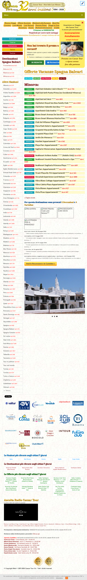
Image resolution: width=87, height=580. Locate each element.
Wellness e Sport (59, 524)
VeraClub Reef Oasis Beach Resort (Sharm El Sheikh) (27, 479)
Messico (8, 263)
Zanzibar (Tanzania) (43, 468)
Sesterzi (11, 525)
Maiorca (8, 73)
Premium (12, 46)
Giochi (6, 525)
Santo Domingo (11, 314)
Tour (12, 53)
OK (67, 578)
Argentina (9, 96)
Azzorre (9, 103)
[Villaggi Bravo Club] (51, 420)
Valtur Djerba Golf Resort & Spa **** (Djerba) (43, 488)
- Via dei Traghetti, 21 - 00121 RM (20, 551)
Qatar (8, 303)
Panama (9, 289)
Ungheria (9, 380)
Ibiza (7, 69)
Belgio (8, 107)
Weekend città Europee (42, 23)
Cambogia (9, 122)
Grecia (8, 202)
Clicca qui (36, 534)
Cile (7, 133)
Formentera (10, 65)
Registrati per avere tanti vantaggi (43, 33)
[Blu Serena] (78, 403)
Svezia (8, 347)
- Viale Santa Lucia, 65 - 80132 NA (21, 553)
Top (12, 49)
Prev (27, 291)
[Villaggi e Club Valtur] (10, 403)
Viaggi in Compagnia (56, 25)
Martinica (9, 256)
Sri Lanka (9, 336)
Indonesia (9, 216)
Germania (9, 183)
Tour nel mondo (8, 365)
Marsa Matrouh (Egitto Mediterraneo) (59, 468)
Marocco (9, 252)
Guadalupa (10, 209)
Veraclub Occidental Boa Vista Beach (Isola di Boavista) (11, 488)
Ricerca (6, 524)
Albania (8, 85)
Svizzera (9, 351)
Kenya (8, 231)
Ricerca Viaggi (10, 23)
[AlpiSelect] (64, 402)
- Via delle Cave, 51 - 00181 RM (22, 549)
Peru (8, 292)
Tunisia (8, 369)
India (7, 212)
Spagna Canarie (11, 332)
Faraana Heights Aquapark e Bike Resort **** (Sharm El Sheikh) (11, 480)
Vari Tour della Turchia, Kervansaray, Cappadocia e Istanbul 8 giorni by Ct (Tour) (60, 491)
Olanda (8, 282)
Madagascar (10, 234)
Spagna (8, 325)
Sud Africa (9, 343)
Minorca (8, 76)
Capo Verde (10, 129)
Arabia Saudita (11, 93)
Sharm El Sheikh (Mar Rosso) (11, 468)
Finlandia (9, 176)
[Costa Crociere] (24, 418)
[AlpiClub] (64, 419)
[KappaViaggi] (10, 443)
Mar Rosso (9, 249)
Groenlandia (10, 205)
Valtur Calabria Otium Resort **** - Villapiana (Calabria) (76, 479)
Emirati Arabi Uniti (12, 172)
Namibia (9, 267)
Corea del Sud (11, 147)
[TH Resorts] (78, 420)
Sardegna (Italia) (76, 468)
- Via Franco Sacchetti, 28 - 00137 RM (20, 547)
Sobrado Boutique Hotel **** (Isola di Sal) (27, 488)
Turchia (8, 372)
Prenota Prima (41, 25)
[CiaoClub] (37, 404)
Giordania (9, 194)
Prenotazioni (17, 525)
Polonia (8, 296)
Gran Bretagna (11, 198)
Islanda (8, 223)
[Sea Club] (24, 433)
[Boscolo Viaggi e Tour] (37, 434)
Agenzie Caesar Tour (40, 525)
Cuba (8, 154)
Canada (9, 125)
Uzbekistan (10, 383)
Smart (12, 39)
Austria (8, 100)
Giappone (9, 191)
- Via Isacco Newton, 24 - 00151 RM (21, 545)
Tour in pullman (11, 362)
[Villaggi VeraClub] (51, 403)
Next (82, 291)
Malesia (8, 245)
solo (28, 78)
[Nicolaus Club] (10, 417)
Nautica (9, 271)
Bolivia (8, 111)
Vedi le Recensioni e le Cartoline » (40, 264)
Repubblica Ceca (12, 307)
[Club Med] (37, 444)
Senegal (9, 318)
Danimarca (10, 158)
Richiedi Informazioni (44, 28)
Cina (7, 136)
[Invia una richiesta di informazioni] (82, 3)
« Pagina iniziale (29, 198)
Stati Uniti (9, 340)
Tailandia (9, 354)
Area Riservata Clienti (28, 525)
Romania (9, 311)
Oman (8, 285)
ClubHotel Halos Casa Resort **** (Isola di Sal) (76, 488)
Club (12, 42)
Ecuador (9, 162)
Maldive (9, 242)
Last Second (29, 25)
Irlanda (8, 220)
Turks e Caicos (11, 376)
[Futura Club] (78, 433)
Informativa (59, 578)
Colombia (9, 143)
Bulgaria (9, 118)
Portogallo (9, 300)
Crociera (9, 151)
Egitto (8, 165)
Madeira (8, 238)
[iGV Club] (24, 405)
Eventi (31, 28)
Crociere (7, 25)
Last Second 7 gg (24, 524)
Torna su (8, 390)
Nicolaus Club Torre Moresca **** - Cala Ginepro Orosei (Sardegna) (60, 480)
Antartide (9, 89)
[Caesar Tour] (24, 446)
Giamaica (9, 187)
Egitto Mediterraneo (13, 169)
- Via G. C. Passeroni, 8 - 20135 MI (22, 541)
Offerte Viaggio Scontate (36, 524)
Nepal (8, 274)
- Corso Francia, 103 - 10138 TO (19, 539)
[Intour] (64, 431)
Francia (8, 180)
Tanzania (9, 358)
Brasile (8, 114)
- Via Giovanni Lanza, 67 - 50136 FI (21, 543)
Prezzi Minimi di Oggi (71, 524)
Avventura (23, 28)
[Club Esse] (37, 418)
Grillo (79, 524)
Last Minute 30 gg (13, 524)
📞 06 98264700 (35, 62)
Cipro (7, 140)
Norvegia (9, 278)
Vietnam (8, 387)
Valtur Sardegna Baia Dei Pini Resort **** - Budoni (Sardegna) (43, 480)
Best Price (56, 23)
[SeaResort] (10, 430)
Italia (7, 227)
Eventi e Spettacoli (49, 524)
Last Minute (17, 25)
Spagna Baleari (11, 329)
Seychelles (10, 322)
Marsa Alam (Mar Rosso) (27, 468)
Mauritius (9, 260)
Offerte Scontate (24, 23)
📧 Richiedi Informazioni (57, 62)
